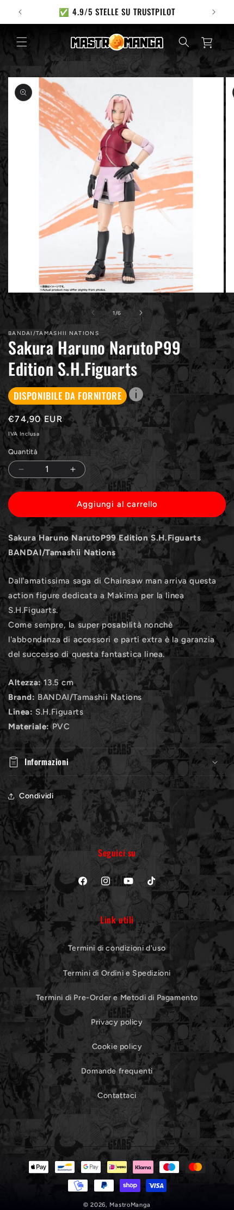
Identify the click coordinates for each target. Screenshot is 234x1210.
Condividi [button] (36, 796)
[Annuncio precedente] (20, 12)
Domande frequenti (117, 1071)
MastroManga (130, 1204)
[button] (22, 42)
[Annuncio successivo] (214, 12)
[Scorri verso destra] (141, 313)
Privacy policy (117, 1022)
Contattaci (117, 1095)
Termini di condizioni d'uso (117, 948)
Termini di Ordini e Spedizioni (117, 973)
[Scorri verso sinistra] (93, 313)
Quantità (23, 452)
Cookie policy (117, 1046)
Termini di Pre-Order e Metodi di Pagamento (117, 997)
